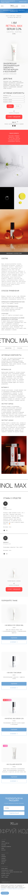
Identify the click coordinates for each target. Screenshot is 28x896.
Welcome (10, 433)
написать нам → (23, 1)
